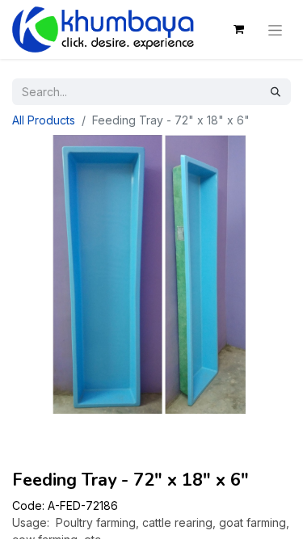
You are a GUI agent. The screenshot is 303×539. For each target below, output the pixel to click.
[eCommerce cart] (238, 29)
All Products (43, 120)
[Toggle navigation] (275, 29)
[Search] (275, 91)
